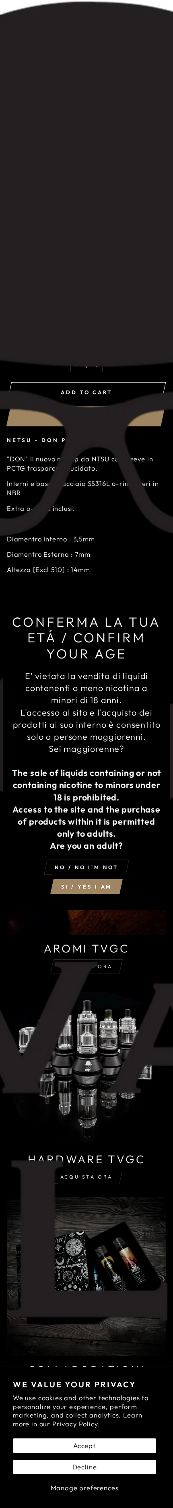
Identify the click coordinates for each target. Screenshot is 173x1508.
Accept (84, 1445)
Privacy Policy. (76, 1424)
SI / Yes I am (86, 886)
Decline (84, 1467)
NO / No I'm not (86, 867)
